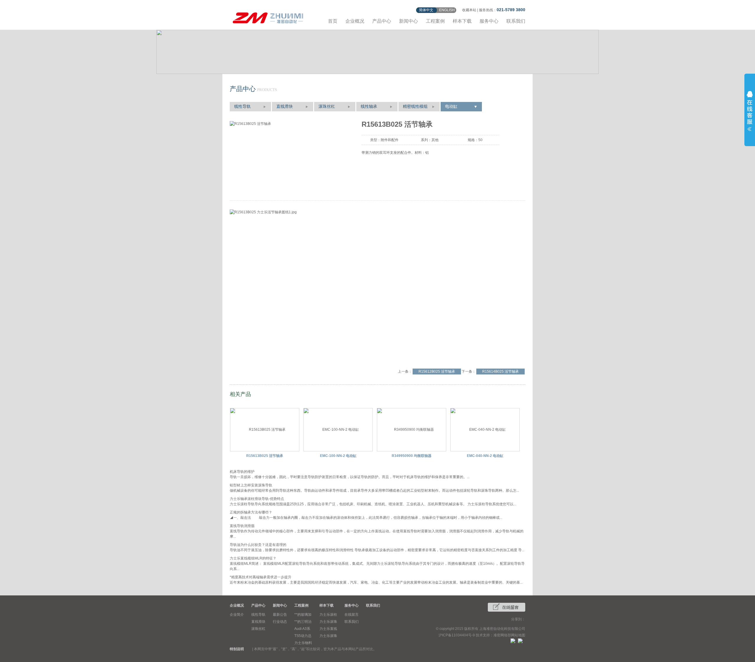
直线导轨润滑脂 (242, 526)
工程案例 (435, 21)
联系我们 (515, 21)
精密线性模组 (415, 106)
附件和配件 (389, 140)
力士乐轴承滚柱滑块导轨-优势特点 (257, 499)
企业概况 (354, 21)
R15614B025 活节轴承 (500, 371)
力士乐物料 (303, 643)
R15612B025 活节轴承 (436, 371)
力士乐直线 (328, 629)
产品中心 (381, 21)
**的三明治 (302, 622)
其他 (435, 140)
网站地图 (518, 635)
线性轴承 (369, 106)
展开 (749, 111)
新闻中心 (408, 21)
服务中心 (489, 21)
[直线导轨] (268, 17)
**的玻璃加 (302, 615)
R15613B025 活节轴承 (264, 456)
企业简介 (237, 615)
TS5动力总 (302, 636)
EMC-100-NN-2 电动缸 (338, 456)
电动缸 (451, 106)
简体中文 (426, 10)
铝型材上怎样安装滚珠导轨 (251, 485)
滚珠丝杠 (327, 106)
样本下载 (462, 21)
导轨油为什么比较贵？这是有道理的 (258, 545)
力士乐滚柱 (328, 615)
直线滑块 (284, 106)
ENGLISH (447, 10)
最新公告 (280, 615)
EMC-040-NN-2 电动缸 (485, 456)
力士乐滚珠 (328, 622)
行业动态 (280, 622)
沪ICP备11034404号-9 (457, 635)
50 (480, 140)
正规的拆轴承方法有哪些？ (251, 512)
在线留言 (351, 615)
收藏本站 (469, 10)
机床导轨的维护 (242, 472)
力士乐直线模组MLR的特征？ (253, 558)
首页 (332, 21)
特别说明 (237, 649)
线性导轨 (242, 106)
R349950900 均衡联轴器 (411, 456)
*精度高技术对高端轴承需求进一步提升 (260, 577)
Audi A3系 (302, 629)
